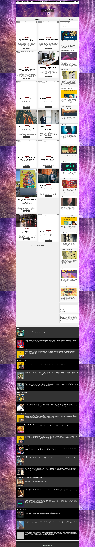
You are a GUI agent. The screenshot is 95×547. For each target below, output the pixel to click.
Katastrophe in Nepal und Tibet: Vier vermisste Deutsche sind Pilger (26, 99)
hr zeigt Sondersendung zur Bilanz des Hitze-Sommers (26, 230)
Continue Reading (27, 48)
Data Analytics (19, 347)
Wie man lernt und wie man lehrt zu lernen (24, 528)
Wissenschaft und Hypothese (22, 379)
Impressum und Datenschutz (54, 1)
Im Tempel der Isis (64, 121)
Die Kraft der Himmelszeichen (22, 358)
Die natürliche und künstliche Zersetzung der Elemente (26, 400)
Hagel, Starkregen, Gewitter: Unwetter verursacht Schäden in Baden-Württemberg (48, 232)
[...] (71, 43)
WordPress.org (62, 309)
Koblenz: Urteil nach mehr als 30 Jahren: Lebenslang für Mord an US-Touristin (48, 158)
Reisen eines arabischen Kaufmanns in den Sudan (25, 390)
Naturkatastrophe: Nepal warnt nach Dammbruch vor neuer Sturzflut (26, 40)
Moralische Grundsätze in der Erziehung (68, 192)
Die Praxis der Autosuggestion (66, 283)
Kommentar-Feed (63, 307)
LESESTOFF (32, 1)
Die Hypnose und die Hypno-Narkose (67, 26)
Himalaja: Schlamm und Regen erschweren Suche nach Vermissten (27, 69)
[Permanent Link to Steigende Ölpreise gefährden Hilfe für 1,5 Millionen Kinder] (48, 58)
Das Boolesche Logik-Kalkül (22, 326)
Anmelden (62, 303)
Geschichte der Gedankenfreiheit (22, 507)
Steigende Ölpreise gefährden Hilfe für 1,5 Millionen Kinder (48, 68)
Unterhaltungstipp (45, 1)
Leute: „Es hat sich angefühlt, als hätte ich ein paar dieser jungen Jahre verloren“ (48, 99)
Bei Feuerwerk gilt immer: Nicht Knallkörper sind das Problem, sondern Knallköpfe (27, 127)
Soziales (49, 65)
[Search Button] (47, 539)
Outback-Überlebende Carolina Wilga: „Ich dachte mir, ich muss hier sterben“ (27, 158)
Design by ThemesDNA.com (47, 543)
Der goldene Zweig (64, 138)
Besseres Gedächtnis (64, 45)
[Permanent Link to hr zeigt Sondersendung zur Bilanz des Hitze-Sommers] (26, 220)
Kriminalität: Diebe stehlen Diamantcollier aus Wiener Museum (48, 40)
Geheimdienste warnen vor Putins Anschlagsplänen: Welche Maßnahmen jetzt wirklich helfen (48, 128)
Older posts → (41, 245)
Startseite (18, 1)
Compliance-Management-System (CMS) (24, 368)
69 (37, 245)
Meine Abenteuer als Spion (21, 496)
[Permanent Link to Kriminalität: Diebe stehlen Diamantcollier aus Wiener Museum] (48, 29)
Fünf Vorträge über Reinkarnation (23, 411)
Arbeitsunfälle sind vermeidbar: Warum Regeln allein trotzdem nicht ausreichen (48, 186)
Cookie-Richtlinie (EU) (63, 1)
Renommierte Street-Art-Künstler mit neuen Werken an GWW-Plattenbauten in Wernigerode (27, 201)
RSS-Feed (24, 101)
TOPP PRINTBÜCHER (38, 1)
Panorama (27, 37)
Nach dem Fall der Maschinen (22, 422)
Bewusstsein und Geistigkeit (25, 1)
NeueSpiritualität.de (47, 10)
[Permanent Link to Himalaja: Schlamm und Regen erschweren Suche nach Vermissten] (26, 58)
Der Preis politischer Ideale (21, 475)
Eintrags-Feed (62, 305)
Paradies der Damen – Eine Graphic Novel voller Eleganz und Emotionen (29, 443)
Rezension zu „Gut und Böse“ (22, 432)
